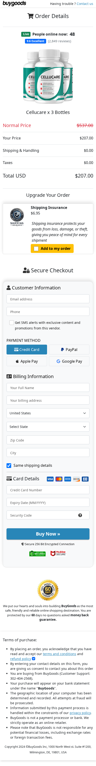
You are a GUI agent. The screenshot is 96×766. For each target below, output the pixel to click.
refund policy (20, 659)
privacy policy (80, 713)
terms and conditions (59, 654)
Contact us (85, 3)
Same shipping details (33, 465)
